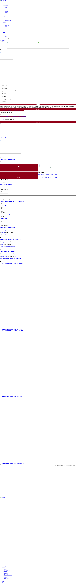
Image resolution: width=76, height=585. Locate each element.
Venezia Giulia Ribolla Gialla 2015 (6, 112)
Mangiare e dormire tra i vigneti (8, 20)
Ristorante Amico (6, 19)
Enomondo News (6, 576)
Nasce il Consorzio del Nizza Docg (6, 184)
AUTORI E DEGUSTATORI (3, 495)
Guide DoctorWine (7, 25)
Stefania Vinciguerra (4, 161)
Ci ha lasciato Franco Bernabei (5, 181)
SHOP (4, 32)
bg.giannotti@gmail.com (13, 492)
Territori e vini (6, 11)
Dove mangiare (6, 573)
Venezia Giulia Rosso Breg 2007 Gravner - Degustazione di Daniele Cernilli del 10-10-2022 (13, 116)
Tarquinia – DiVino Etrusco (6, 205)
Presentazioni (6, 26)
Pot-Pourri (4, 22)
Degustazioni (3, 567)
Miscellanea (6, 24)
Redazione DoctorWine (4, 253)
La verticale (5, 569)
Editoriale (6, 7)
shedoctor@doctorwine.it (14, 489)
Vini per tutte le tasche (7, 570)
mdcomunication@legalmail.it (33, 482)
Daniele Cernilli (3, 114)
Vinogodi (2, 244)
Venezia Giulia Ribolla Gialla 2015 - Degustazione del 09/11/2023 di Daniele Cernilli (12, 110)
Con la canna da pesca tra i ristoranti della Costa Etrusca (10, 258)
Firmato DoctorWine (5, 5)
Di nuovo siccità (3, 234)
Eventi (4, 29)
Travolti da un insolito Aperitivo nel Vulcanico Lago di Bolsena (12, 201)
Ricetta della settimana (7, 572)
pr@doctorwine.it (14, 493)
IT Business (71, 465)
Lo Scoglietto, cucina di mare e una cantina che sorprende (10, 254)
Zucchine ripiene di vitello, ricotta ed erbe (7, 251)
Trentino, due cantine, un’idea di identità (7, 246)
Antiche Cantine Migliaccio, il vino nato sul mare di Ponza (10, 239)
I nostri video (6, 14)
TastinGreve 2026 (4, 218)
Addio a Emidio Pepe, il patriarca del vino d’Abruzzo (47, 174)
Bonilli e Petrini (3, 230)
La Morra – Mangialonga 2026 (6, 214)
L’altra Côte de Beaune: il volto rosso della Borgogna (9, 242)
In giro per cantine (6, 12)
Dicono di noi (5, 580)
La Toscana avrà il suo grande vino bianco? (8, 159)
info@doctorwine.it (32, 474)
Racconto (5, 566)
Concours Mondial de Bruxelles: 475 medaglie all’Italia (48, 177)
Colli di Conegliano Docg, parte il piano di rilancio (9, 187)
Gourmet (4, 16)
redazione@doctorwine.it (5, 496)
